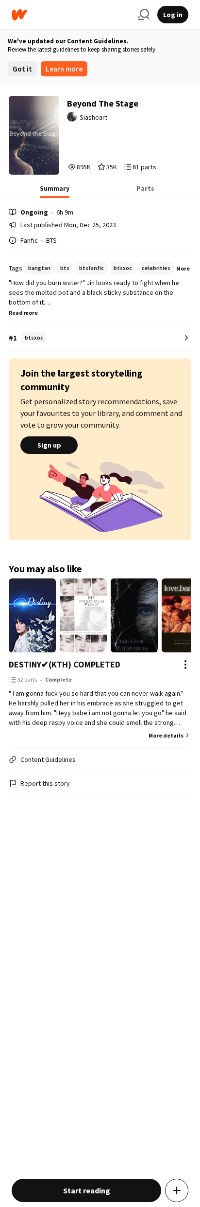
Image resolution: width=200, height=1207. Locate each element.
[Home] (71, 15)
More (183, 268)
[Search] (144, 14)
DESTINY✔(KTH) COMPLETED (64, 664)
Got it (22, 68)
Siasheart (93, 117)
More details (166, 735)
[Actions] (185, 664)
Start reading (86, 1190)
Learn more (64, 68)
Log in (173, 14)
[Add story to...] (176, 1190)
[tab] (54, 191)
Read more (23, 312)
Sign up (49, 445)
